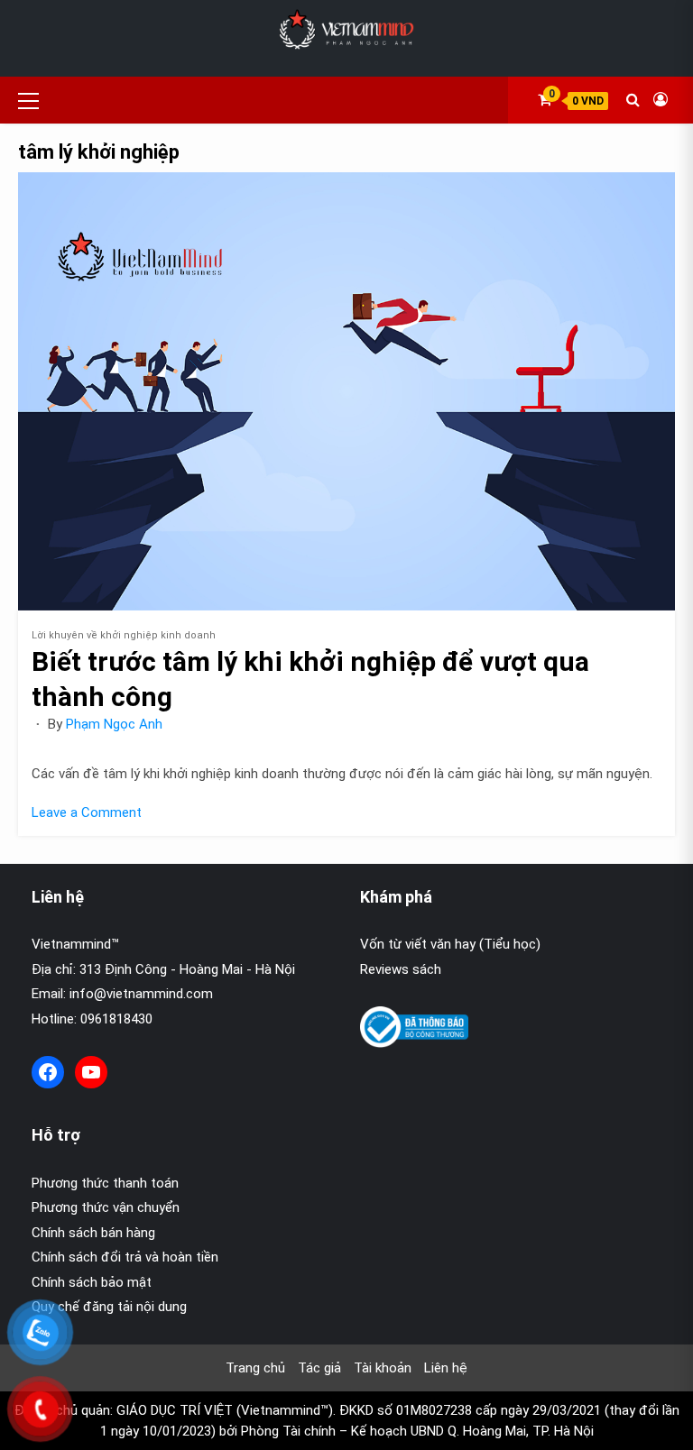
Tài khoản (382, 1368)
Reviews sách (400, 969)
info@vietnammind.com (141, 994)
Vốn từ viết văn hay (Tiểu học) (450, 944)
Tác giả (319, 1368)
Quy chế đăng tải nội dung (109, 1307)
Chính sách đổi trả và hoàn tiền (125, 1257)
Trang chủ (255, 1368)
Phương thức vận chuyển (106, 1207)
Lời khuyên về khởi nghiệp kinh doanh (124, 635)
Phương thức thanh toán (105, 1183)
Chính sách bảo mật (92, 1282)
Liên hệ (445, 1368)
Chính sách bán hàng (93, 1233)
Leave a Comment (87, 812)
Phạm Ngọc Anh (114, 724)
